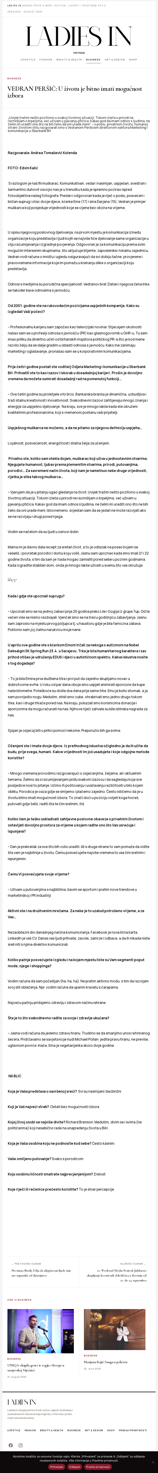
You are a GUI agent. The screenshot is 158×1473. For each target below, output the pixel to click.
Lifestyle (28, 59)
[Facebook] (10, 1445)
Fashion (46, 59)
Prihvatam (56, 1466)
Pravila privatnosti (133, 1430)
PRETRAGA (79, 52)
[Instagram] (20, 1445)
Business (93, 59)
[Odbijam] (153, 1462)
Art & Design (115, 59)
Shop (133, 59)
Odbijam (74, 1466)
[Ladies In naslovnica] (79, 36)
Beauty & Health (69, 59)
